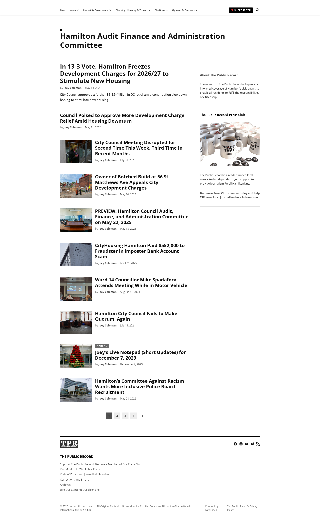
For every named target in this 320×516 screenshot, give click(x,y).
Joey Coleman (73, 88)
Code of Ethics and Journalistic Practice (84, 474)
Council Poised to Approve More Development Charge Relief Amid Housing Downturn (122, 118)
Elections (160, 10)
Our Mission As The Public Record (81, 469)
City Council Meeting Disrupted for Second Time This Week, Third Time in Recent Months (138, 148)
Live (62, 10)
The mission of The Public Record (221, 84)
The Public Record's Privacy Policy (242, 508)
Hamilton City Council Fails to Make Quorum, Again (136, 316)
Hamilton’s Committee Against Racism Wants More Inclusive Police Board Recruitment (139, 386)
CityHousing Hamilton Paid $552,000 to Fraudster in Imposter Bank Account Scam (140, 251)
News (73, 10)
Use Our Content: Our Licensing (80, 490)
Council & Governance (95, 10)
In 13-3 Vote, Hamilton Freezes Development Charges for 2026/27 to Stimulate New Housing (114, 73)
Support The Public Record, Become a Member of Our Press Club (100, 464)
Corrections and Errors (74, 479)
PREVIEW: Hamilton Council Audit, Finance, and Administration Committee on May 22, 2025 (141, 216)
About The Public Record (219, 75)
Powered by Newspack (211, 508)
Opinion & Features (183, 10)
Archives (65, 485)
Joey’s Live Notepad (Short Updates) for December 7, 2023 (140, 353)
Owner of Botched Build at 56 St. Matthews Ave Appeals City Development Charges (132, 182)
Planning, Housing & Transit (132, 10)
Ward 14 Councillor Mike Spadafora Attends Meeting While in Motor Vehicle (141, 282)
